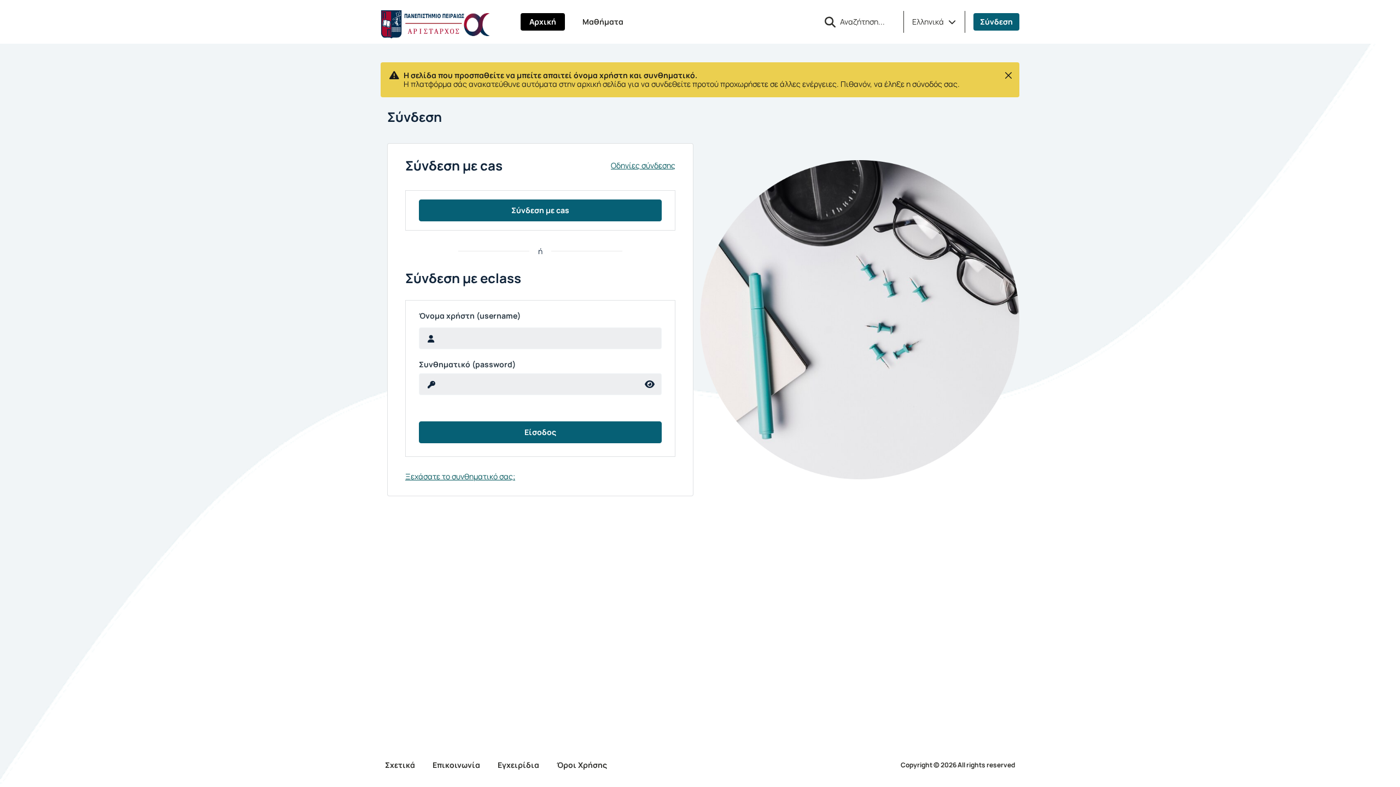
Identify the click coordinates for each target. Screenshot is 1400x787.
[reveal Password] (650, 384)
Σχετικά (400, 765)
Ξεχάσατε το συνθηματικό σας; (460, 476)
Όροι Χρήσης (582, 765)
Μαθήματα (602, 21)
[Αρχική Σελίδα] (435, 21)
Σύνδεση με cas (540, 210)
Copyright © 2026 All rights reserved (958, 765)
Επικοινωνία (456, 765)
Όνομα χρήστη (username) (470, 316)
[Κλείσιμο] (1008, 75)
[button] (934, 21)
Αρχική (542, 21)
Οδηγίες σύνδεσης (643, 165)
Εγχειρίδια (518, 765)
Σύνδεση (996, 21)
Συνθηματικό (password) (467, 364)
